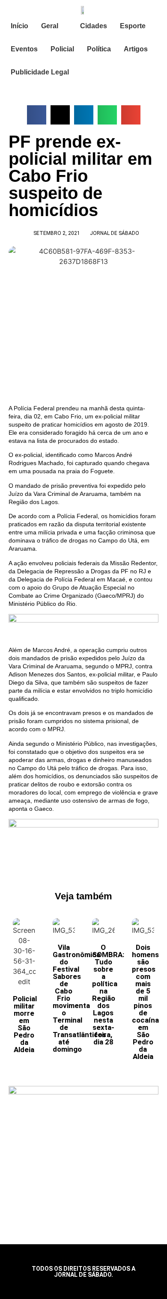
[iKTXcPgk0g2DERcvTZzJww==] (83, 620)
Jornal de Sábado (114, 233)
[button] (36, 115)
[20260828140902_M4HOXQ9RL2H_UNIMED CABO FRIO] (83, 825)
